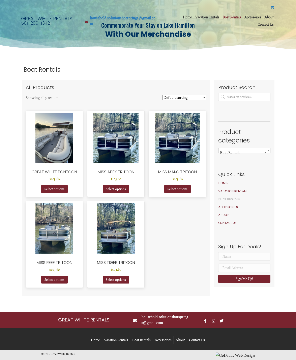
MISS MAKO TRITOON (177, 172)
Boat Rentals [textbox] (243, 152)
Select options (54, 189)
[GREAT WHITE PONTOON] (54, 137)
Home (223, 183)
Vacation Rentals (232, 191)
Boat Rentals (229, 199)
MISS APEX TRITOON (116, 172)
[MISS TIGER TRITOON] (116, 227)
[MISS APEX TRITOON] (116, 137)
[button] (244, 279)
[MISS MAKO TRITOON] (177, 137)
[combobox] (244, 150)
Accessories (228, 207)
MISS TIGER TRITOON (116, 262)
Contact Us (227, 222)
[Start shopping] (273, 7)
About (223, 215)
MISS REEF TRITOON (54, 262)
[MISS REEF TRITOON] (54, 227)
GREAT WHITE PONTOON (54, 172)
